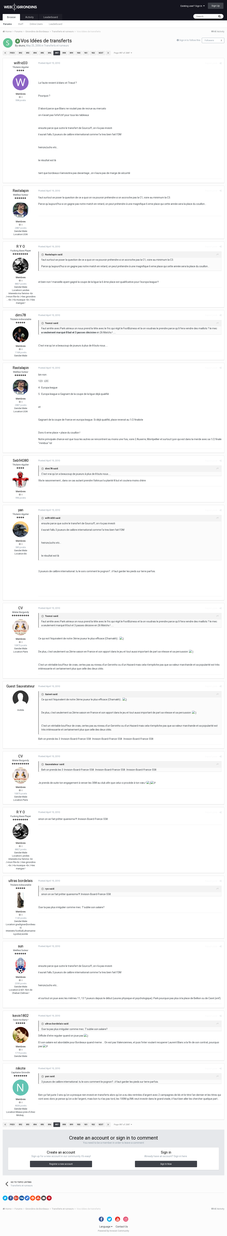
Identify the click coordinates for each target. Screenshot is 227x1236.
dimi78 (20, 315)
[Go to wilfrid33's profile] (21, 82)
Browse (11, 17)
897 (56, 53)
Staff (20, 24)
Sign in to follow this (189, 40)
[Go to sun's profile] (21, 965)
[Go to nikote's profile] (21, 1088)
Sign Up (216, 5)
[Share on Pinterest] (49, 1198)
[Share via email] (43, 1198)
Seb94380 (21, 460)
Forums (7, 24)
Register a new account (61, 1164)
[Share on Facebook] (10, 1198)
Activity (29, 17)
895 (42, 53)
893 (27, 53)
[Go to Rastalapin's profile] (21, 210)
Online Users (36, 24)
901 (85, 53)
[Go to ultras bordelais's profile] (21, 900)
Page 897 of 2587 (122, 53)
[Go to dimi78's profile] (21, 334)
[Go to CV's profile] (21, 627)
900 (78, 53)
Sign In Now (166, 1164)
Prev (12, 53)
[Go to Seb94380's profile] (21, 480)
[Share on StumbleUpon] (38, 1198)
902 (93, 53)
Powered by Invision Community (113, 1231)
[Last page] (108, 53)
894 (35, 53)
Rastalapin (21, 190)
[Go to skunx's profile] (8, 43)
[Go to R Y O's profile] (21, 266)
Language (105, 1226)
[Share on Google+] (16, 1198)
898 (64, 53)
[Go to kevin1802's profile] (21, 1035)
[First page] (5, 53)
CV (20, 608)
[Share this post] (221, 63)
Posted (49, 63)
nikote (21, 1068)
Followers (209, 40)
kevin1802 (21, 1015)
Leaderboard (55, 24)
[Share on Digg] (21, 1198)
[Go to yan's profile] (21, 529)
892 (20, 53)
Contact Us (122, 1226)
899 (71, 53)
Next (101, 53)
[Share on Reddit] (32, 1198)
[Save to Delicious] (27, 1198)
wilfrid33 (20, 63)
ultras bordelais (21, 881)
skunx (21, 45)
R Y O (20, 246)
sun (20, 946)
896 (49, 53)
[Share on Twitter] (5, 1198)
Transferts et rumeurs (56, 45)
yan (20, 510)
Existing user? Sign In (192, 6)
